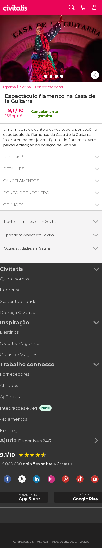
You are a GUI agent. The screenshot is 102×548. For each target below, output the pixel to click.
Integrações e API (18, 408)
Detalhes (13, 168)
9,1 (16, 110)
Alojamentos (13, 419)
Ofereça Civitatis (17, 312)
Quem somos (14, 278)
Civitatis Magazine (19, 343)
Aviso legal (42, 541)
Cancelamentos (21, 180)
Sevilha (25, 87)
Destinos (9, 332)
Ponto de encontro (26, 192)
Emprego (10, 430)
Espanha (9, 87)
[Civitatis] (15, 7)
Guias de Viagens (18, 354)
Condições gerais (23, 541)
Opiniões (13, 204)
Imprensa (10, 289)
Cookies (84, 541)
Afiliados (9, 385)
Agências (10, 396)
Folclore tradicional (49, 87)
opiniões (19, 116)
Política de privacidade (64, 541)
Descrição (15, 157)
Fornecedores (14, 374)
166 (8, 116)
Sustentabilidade (18, 301)
